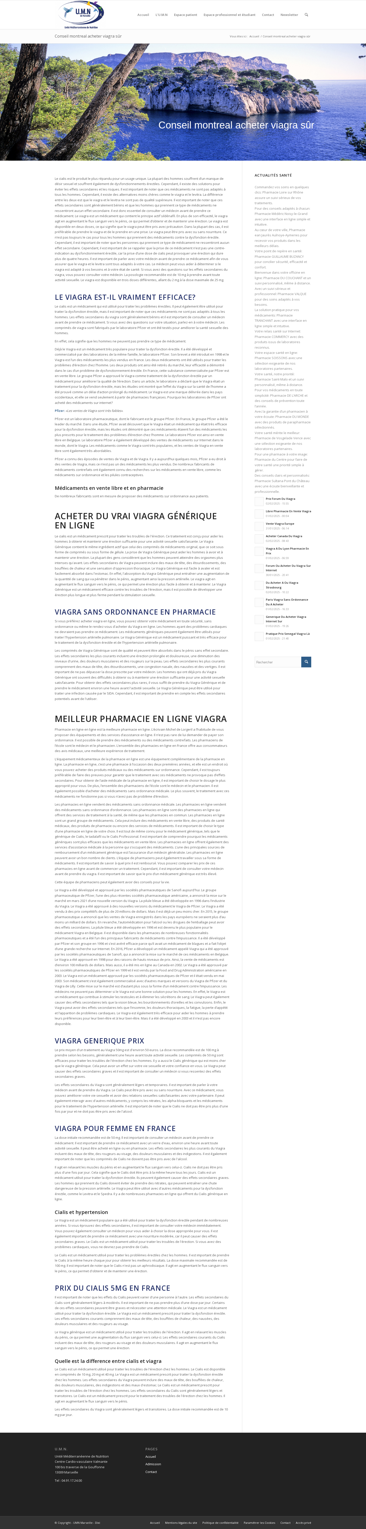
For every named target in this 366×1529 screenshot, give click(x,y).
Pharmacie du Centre (271, 459)
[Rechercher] (306, 14)
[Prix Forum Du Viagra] (259, 501)
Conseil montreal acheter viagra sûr (88, 36)
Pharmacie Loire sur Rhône (282, 192)
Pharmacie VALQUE (292, 294)
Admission (153, 1464)
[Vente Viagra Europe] (259, 526)
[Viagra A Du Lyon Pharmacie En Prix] (259, 551)
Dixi (97, 1523)
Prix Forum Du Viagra (280, 499)
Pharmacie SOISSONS (271, 358)
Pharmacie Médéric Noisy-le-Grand (281, 213)
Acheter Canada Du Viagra (284, 536)
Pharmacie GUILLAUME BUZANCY (279, 256)
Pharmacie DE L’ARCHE (287, 395)
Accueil (150, 1456)
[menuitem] (143, 14)
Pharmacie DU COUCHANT (283, 278)
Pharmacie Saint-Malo (271, 379)
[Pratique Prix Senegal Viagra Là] (259, 636)
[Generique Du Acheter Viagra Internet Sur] (259, 619)
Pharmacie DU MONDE (292, 416)
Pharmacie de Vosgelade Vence (279, 438)
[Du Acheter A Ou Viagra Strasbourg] (259, 585)
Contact (151, 1471)
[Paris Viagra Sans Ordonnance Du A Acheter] (259, 602)
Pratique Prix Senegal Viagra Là (288, 634)
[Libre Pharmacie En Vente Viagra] (259, 514)
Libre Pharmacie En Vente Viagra (288, 511)
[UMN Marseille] (80, 14)
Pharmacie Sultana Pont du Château (282, 481)
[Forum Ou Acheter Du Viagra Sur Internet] (259, 568)
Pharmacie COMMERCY (272, 336)
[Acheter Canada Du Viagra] (259, 538)
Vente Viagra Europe (280, 523)
